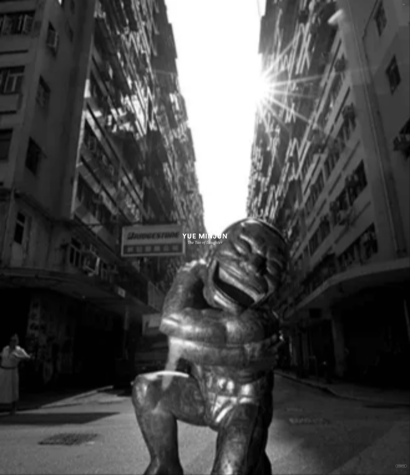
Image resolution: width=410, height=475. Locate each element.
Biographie (401, 466)
